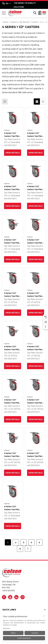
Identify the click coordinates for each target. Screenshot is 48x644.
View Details (13, 152)
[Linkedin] (16, 597)
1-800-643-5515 (8, 590)
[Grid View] (37, 101)
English (6, 3)
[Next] (28, 548)
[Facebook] (4, 597)
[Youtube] (10, 597)
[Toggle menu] (4, 13)
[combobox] (6, 3)
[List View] (43, 101)
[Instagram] (22, 597)
